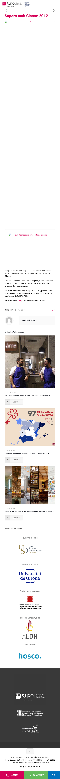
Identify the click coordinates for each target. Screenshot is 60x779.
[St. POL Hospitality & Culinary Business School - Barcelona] (16, 4)
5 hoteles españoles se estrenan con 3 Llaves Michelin (27, 454)
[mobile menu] (56, 4)
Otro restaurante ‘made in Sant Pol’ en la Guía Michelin (27, 396)
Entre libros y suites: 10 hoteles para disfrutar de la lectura (29, 512)
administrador (28, 320)
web (19, 301)
